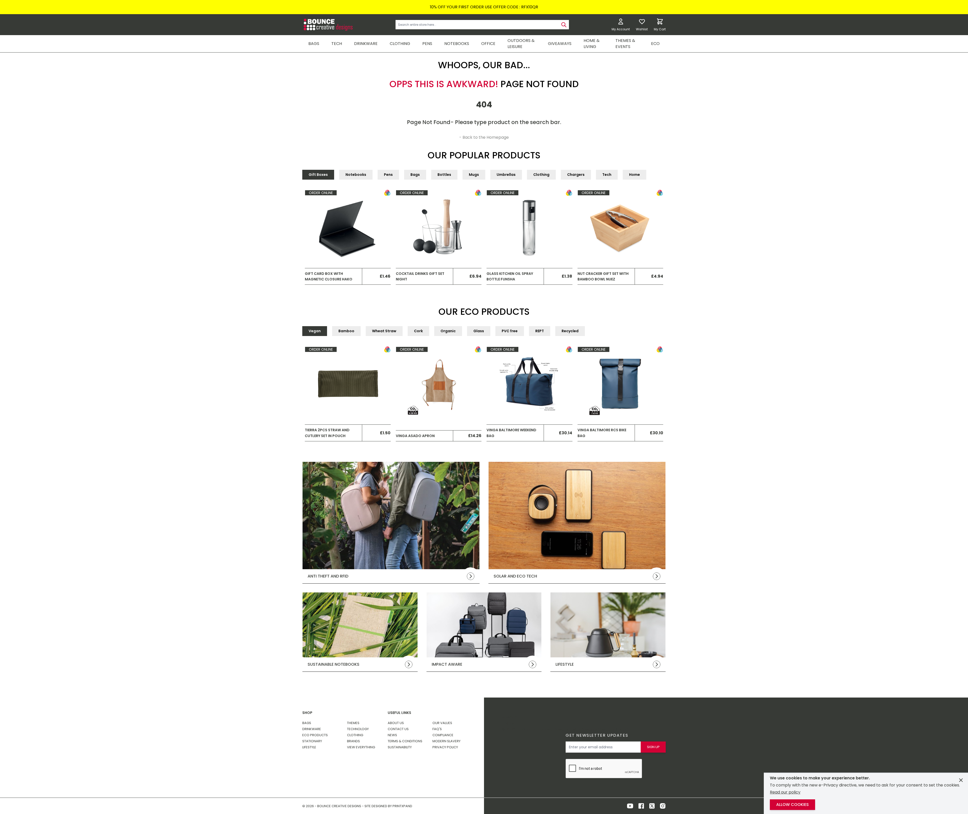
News (392, 735)
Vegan (315, 330)
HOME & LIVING (592, 44)
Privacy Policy (445, 747)
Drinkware (311, 729)
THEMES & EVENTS (625, 44)
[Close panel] (961, 780)
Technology (358, 729)
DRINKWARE (366, 43)
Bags (415, 174)
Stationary (312, 741)
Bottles (444, 174)
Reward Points (509, 720)
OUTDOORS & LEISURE (521, 44)
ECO (655, 43)
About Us (396, 723)
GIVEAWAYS (559, 43)
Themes (353, 723)
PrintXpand (617, 729)
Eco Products (315, 735)
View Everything (361, 747)
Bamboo (346, 330)
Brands (353, 741)
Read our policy (785, 792)
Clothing (541, 174)
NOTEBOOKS (456, 43)
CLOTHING (400, 43)
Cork (418, 330)
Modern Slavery (446, 741)
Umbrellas (506, 174)
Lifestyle (309, 747)
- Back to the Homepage (484, 137)
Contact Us (398, 729)
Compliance (442, 735)
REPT (539, 330)
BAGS (313, 43)
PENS (427, 43)
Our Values (442, 723)
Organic (448, 330)
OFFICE (488, 43)
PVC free (510, 330)
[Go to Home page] (327, 24)
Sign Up (653, 747)
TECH (336, 43)
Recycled (570, 330)
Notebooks (355, 174)
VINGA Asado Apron (415, 435)
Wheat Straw (384, 330)
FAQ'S (437, 729)
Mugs (474, 174)
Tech (606, 174)
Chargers (576, 174)
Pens (388, 174)
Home (634, 174)
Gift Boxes (318, 174)
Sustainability (400, 747)
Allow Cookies (792, 804)
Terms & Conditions (405, 741)
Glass (478, 330)
